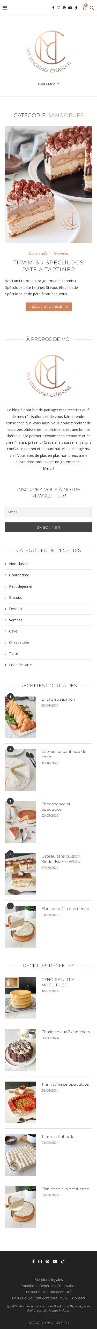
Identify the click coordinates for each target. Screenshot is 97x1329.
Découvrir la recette (48, 306)
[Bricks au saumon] (20, 717)
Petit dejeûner (21, 586)
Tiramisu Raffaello (57, 1136)
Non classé (18, 563)
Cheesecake (19, 642)
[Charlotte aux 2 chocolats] (20, 1050)
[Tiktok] (76, 7)
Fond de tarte (20, 664)
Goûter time (19, 575)
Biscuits (15, 597)
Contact (78, 1298)
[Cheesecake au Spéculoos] (20, 822)
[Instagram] (58, 7)
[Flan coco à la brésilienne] (20, 927)
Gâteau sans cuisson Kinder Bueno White (60, 859)
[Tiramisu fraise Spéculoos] (20, 1102)
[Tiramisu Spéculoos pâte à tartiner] (48, 184)
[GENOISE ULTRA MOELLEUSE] (20, 998)
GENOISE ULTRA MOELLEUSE (57, 982)
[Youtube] (70, 7)
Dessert (15, 608)
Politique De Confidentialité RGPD (40, 1298)
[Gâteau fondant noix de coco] (20, 769)
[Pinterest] (64, 7)
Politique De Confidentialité (48, 1291)
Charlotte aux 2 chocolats (65, 1031)
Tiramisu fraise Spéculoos (65, 1084)
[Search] (91, 7)
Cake (13, 631)
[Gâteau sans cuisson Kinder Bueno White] (20, 874)
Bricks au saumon (58, 699)
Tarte (13, 653)
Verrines (16, 620)
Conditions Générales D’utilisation (48, 1285)
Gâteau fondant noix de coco (63, 754)
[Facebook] (53, 7)
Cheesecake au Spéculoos (56, 806)
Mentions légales (48, 1279)
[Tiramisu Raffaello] (20, 1154)
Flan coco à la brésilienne (65, 908)
